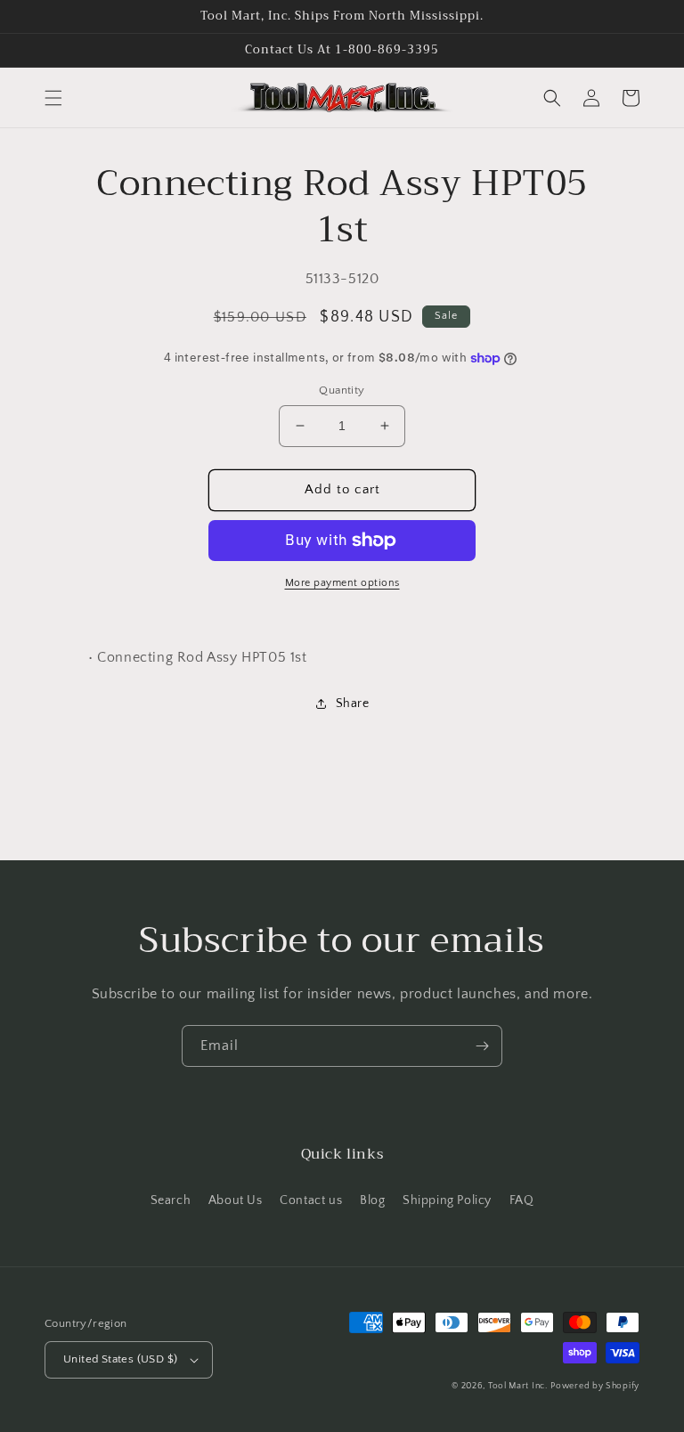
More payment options (342, 583)
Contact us (311, 1200)
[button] (53, 98)
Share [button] (353, 703)
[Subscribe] (481, 1046)
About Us (235, 1200)
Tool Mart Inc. (518, 1386)
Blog (372, 1200)
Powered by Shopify (594, 1386)
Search (171, 1200)
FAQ (521, 1200)
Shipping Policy (447, 1200)
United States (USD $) (120, 1359)
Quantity (341, 390)
